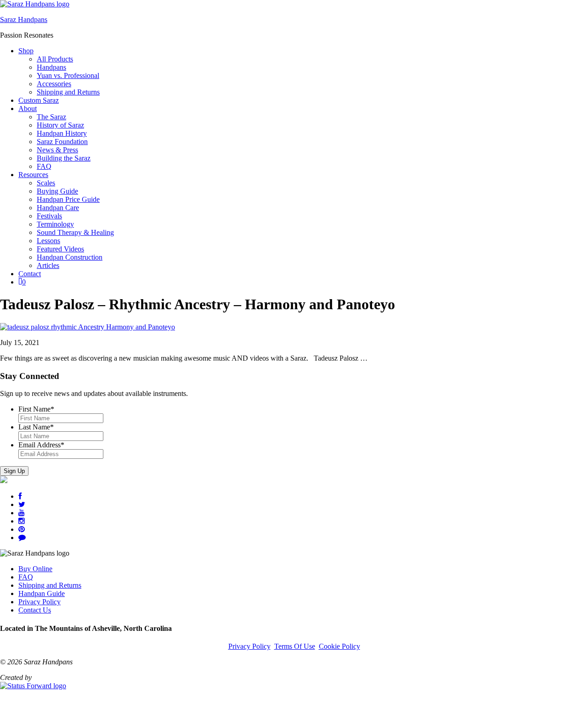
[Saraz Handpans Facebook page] (20, 496)
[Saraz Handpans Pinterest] (21, 529)
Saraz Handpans (23, 19)
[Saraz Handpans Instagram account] (21, 521)
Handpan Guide (41, 593)
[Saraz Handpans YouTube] (21, 513)
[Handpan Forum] (22, 537)
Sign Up (14, 471)
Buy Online (35, 569)
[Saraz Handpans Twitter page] (21, 504)
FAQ (25, 577)
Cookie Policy (339, 646)
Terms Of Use (294, 646)
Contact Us (34, 610)
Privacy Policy (39, 602)
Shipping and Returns (49, 585)
